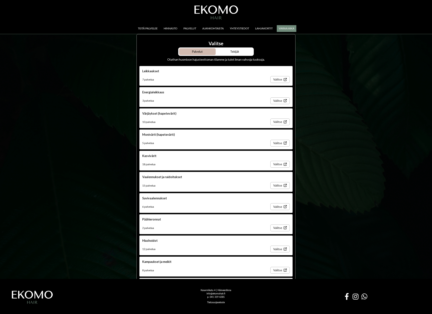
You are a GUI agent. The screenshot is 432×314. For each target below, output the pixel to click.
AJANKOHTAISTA (213, 28)
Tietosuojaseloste (216, 302)
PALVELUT (189, 28)
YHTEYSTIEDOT (239, 28)
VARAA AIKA (286, 28)
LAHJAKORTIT (264, 28)
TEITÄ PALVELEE (148, 28)
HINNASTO (170, 28)
